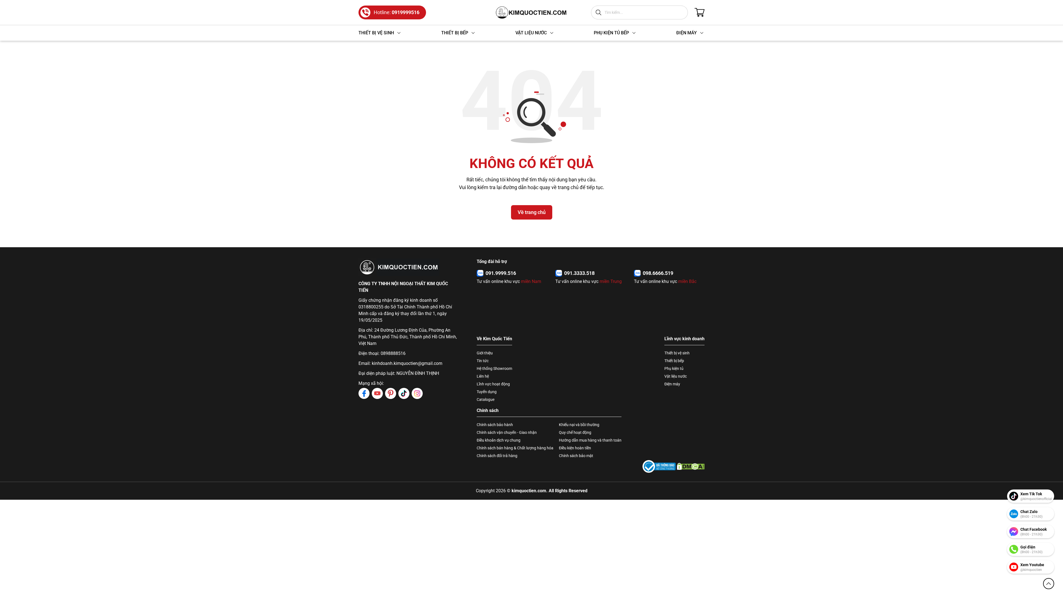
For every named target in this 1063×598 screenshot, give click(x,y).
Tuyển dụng (487, 392)
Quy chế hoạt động (575, 432)
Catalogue (485, 399)
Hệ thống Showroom (494, 368)
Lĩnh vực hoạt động (493, 384)
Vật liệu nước (675, 376)
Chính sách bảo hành (495, 424)
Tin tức (483, 361)
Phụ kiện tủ (673, 368)
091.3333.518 (579, 273)
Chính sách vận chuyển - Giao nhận (507, 432)
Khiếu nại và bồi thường (579, 424)
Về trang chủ (532, 212)
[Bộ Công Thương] (659, 466)
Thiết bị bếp (674, 361)
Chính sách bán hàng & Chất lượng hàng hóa (515, 448)
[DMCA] (691, 466)
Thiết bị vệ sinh (677, 353)
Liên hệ (483, 376)
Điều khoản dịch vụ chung (498, 440)
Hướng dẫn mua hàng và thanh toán (590, 440)
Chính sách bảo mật (576, 455)
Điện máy (672, 384)
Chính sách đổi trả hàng (497, 455)
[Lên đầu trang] (1048, 583)
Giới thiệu (485, 353)
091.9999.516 (501, 273)
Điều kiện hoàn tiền (575, 448)
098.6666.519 (658, 273)
